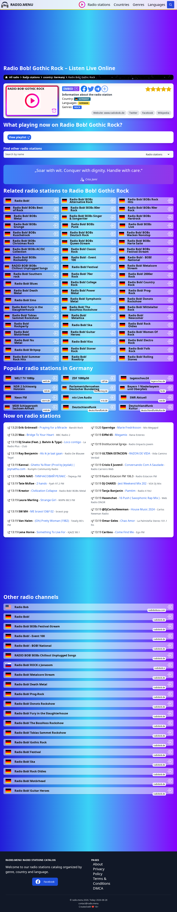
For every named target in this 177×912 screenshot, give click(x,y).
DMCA (98, 888)
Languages (156, 4)
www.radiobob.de (114, 112)
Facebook (147, 112)
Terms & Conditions (101, 881)
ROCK (77, 107)
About (98, 864)
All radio (14, 77)
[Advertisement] (88, 34)
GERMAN (83, 103)
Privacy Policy (98, 871)
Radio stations (99, 4)
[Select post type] (157, 154)
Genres (138, 4)
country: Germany (54, 77)
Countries (121, 4)
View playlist (18, 137)
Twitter (133, 112)
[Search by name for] (88, 154)
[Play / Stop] (82, 4)
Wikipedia (163, 112)
